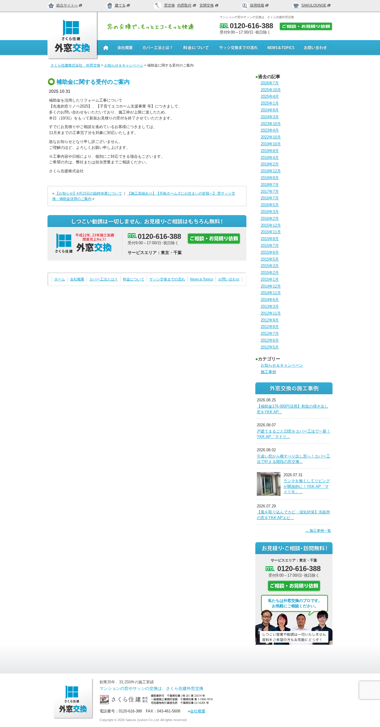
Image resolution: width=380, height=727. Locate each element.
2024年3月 (270, 117)
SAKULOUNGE (313, 5)
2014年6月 (270, 299)
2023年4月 (270, 130)
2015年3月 (270, 266)
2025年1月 (270, 103)
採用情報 (257, 5)
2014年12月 (271, 286)
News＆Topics (201, 279)
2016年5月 (270, 205)
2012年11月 (271, 313)
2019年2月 (270, 164)
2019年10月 (271, 144)
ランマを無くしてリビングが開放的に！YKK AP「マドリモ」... (307, 486)
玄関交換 (207, 5)
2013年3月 (270, 306)
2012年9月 (270, 320)
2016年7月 (270, 198)
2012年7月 (270, 333)
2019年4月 (270, 157)
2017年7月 (270, 191)
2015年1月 (270, 279)
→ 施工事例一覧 (318, 531)
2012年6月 (270, 340)
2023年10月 (271, 124)
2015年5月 (270, 259)
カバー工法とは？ (103, 279)
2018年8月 (270, 178)
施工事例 (268, 372)
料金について (133, 279)
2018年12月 (271, 171)
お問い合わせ (229, 279)
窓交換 (169, 5)
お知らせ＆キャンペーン (282, 365)
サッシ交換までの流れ (167, 279)
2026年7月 (270, 83)
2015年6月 (270, 252)
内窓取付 (184, 5)
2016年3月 (270, 211)
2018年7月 (270, 184)
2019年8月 (270, 151)
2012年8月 (270, 326)
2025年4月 (270, 96)
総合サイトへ (67, 5)
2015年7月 (270, 245)
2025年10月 (271, 90)
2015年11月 (271, 232)
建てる (120, 5)
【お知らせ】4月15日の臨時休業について (88, 193)
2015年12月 (271, 225)
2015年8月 (270, 238)
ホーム (59, 279)
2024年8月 (270, 110)
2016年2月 (270, 218)
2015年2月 (270, 272)
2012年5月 (270, 347)
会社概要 (77, 279)
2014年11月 (271, 293)
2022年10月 (271, 137)
